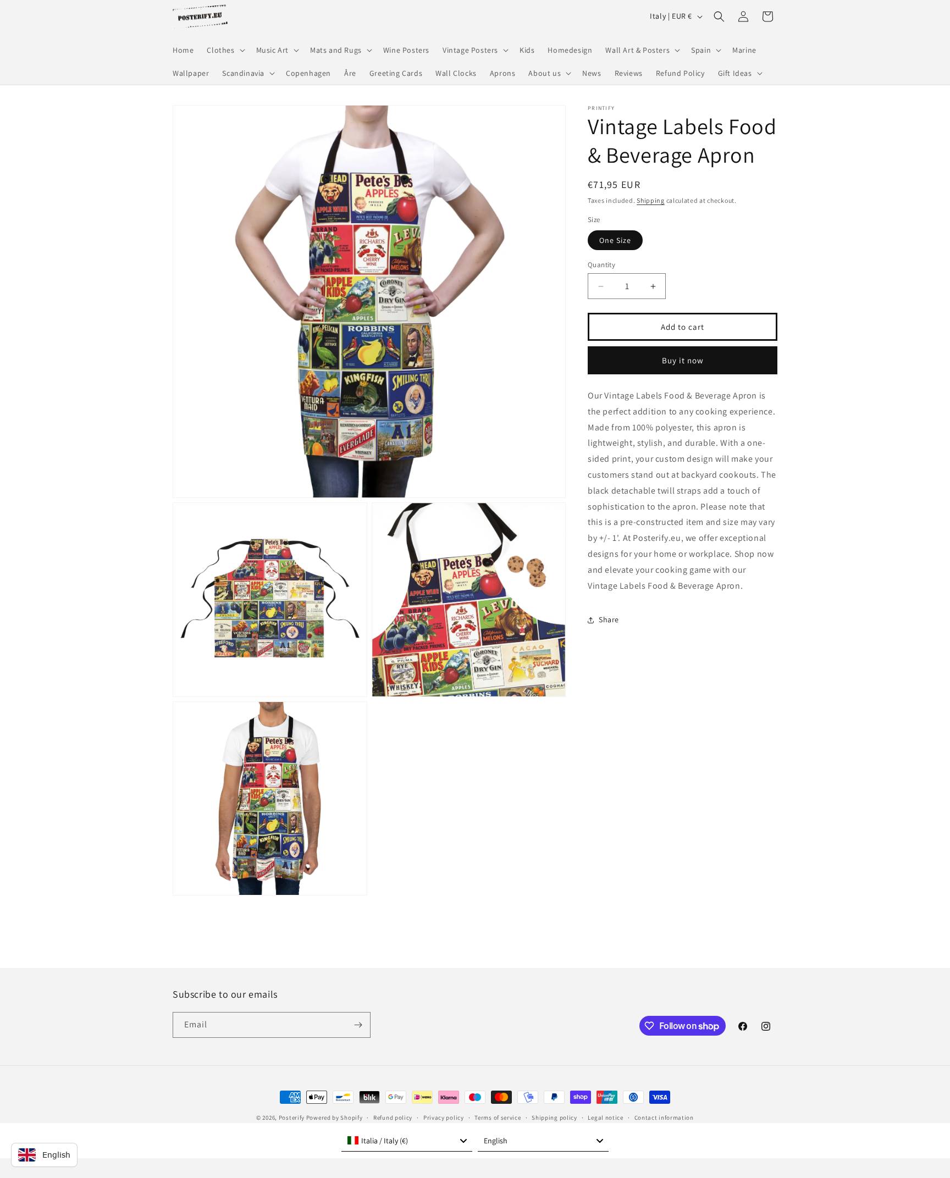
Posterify (292, 1117)
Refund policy (392, 1117)
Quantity (601, 264)
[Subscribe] (358, 1025)
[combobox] (406, 1141)
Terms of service (497, 1117)
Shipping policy (554, 1117)
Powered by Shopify (334, 1117)
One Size (615, 240)
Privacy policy (443, 1117)
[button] (224, 50)
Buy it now (683, 360)
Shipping (651, 200)
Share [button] (609, 620)
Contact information (664, 1117)
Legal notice (605, 1117)
